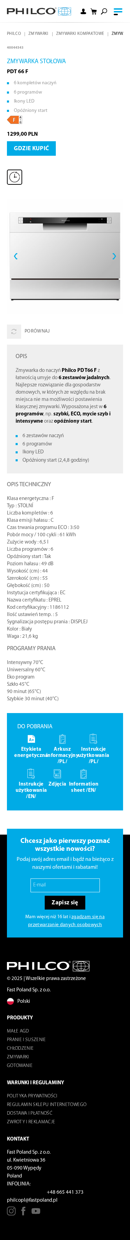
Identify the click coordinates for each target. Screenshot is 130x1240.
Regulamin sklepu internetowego (46, 1104)
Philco (14, 34)
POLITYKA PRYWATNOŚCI (32, 1096)
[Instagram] (11, 1213)
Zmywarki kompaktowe (80, 34)
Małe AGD (18, 1031)
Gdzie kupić (31, 149)
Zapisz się (65, 903)
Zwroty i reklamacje (31, 1122)
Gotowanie (20, 1065)
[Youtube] (36, 1213)
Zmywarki (38, 34)
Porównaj (37, 331)
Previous (15, 256)
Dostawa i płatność (29, 1113)
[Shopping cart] (93, 11)
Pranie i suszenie (26, 1039)
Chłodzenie (20, 1048)
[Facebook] (23, 1213)
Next (114, 256)
